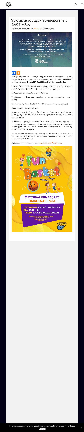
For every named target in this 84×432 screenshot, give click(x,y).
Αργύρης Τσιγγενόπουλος (24, 29)
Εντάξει (42, 429)
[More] (18, 73)
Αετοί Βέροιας (49, 29)
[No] (81, 428)
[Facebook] (14, 73)
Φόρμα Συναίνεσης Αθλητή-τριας (50, 143)
